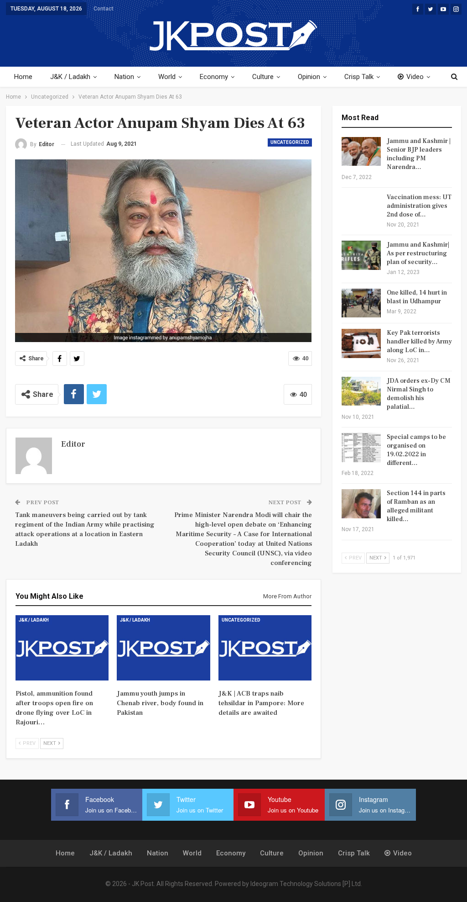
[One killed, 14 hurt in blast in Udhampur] (361, 303)
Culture (263, 77)
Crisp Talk (359, 77)
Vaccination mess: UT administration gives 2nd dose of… (419, 206)
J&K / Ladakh (70, 77)
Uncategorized (289, 142)
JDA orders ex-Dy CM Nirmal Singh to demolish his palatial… (419, 394)
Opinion (309, 77)
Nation (124, 77)
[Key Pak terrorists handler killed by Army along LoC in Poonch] (361, 343)
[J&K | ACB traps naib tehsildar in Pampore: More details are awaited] (265, 647)
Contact (103, 8)
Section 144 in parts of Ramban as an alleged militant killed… (416, 506)
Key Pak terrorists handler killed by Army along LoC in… (419, 341)
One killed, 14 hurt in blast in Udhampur (417, 297)
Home (23, 77)
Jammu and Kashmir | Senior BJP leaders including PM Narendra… (419, 154)
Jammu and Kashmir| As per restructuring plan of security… (418, 253)
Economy (214, 77)
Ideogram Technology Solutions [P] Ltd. (306, 883)
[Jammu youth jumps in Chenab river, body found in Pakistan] (163, 647)
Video (415, 77)
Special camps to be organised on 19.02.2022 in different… (416, 450)
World (167, 77)
